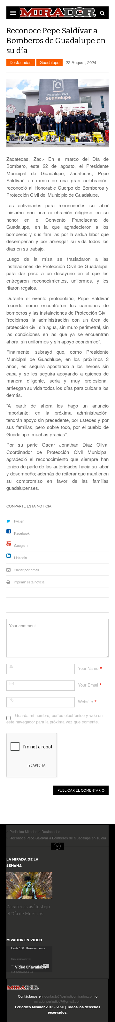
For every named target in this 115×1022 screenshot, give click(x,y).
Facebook (22, 533)
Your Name (88, 668)
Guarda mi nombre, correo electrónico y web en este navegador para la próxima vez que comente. (54, 718)
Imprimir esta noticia (28, 581)
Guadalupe (49, 62)
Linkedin (20, 557)
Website (85, 701)
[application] (29, 959)
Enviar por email (26, 569)
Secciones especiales (57, 846)
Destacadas (21, 62)
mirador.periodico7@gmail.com (57, 1001)
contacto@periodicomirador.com (69, 996)
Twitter (18, 520)
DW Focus (57, 12)
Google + (21, 545)
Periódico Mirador (23, 989)
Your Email (88, 685)
